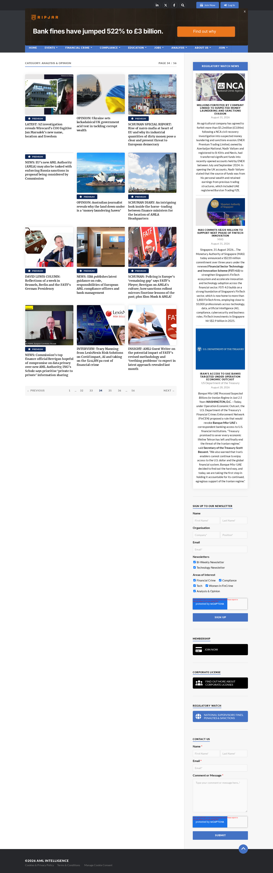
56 (133, 390)
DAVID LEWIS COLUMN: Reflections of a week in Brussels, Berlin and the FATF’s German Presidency (48, 282)
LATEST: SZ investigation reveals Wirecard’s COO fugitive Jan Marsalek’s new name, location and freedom (48, 130)
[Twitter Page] (165, 5)
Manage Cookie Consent (98, 865)
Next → (169, 390)
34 (100, 390)
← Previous (36, 390)
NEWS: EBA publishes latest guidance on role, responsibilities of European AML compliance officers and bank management (98, 284)
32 (81, 390)
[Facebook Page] (174, 5)
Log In (231, 5)
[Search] (182, 5)
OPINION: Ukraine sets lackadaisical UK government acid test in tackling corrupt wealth (98, 124)
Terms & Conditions (68, 865)
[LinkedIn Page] (157, 5)
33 (91, 390)
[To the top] (243, 849)
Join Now (209, 5)
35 (110, 390)
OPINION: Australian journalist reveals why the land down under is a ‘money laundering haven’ (101, 206)
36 (119, 390)
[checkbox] (220, 565)
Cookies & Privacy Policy (39, 865)
